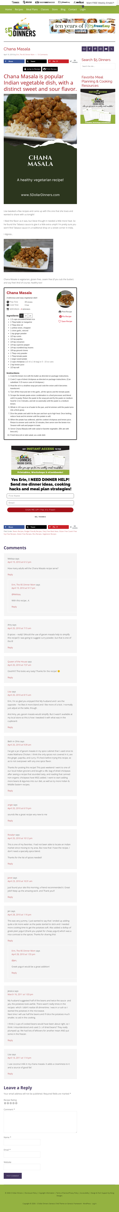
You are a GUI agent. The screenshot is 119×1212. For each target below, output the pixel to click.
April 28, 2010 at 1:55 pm (23, 954)
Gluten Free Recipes (24, 534)
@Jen (14, 960)
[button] (100, 3)
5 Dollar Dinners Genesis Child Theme (50, 1203)
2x (26, 316)
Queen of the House (17, 661)
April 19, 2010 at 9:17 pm (23, 588)
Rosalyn (11, 834)
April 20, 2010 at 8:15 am (19, 695)
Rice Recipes (37, 534)
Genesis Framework (74, 1203)
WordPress (87, 1203)
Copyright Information (46, 1193)
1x (21, 316)
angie (10, 804)
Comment (9, 1109)
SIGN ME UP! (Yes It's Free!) (40, 510)
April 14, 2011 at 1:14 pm (19, 1057)
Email (7, 1149)
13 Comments (42, 54)
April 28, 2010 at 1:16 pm (19, 914)
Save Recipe (66, 321)
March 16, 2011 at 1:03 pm (20, 994)
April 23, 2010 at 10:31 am (20, 881)
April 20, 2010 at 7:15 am (19, 628)
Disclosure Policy (31, 1193)
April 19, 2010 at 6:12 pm (19, 562)
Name (7, 1137)
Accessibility (84, 1193)
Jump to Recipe (33, 69)
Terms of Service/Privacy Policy (67, 1193)
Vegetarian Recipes (49, 534)
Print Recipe (51, 69)
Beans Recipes (18, 531)
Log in (94, 1203)
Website (7, 1162)
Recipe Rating (10, 1100)
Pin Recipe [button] (66, 316)
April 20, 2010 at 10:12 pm (20, 838)
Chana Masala (19, 293)
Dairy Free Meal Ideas (50, 531)
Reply (10, 574)
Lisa (9, 691)
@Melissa (16, 594)
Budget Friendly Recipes (33, 531)
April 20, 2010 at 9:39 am (19, 744)
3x (30, 316)
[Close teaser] (83, 6)
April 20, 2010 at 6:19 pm (19, 808)
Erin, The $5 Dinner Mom (23, 584)
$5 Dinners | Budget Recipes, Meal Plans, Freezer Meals (21, 27)
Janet (10, 877)
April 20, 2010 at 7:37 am (19, 665)
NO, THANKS (40, 517)
